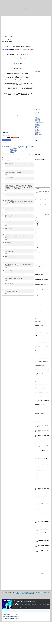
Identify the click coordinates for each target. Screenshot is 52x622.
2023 (35, 231)
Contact (16, 36)
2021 (35, 233)
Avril (36, 225)
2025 (35, 229)
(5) (37, 121)
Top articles (26, 592)
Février (37, 227)
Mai (36, 224)
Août (36, 221)
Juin (36, 223)
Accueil (3, 36)
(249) (37, 114)
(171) (38, 115)
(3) (36, 123)
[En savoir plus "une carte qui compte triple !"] (37, 206)
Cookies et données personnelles (25, 593)
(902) (37, 112)
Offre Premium (17, 593)
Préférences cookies (33, 593)
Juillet (36, 222)
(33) (37, 116)
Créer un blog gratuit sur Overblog (19, 592)
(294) (37, 113)
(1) (36, 128)
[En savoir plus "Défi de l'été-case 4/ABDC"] (47, 201)
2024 (35, 230)
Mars (36, 226)
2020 (35, 234)
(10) (37, 119)
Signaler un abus (34, 592)
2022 (35, 232)
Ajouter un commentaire (10, 160)
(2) (36, 126)
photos (12, 36)
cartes (9, 36)
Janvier (37, 228)
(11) (38, 118)
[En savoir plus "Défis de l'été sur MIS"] (37, 201)
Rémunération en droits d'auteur (45, 592)
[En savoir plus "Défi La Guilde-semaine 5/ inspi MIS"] (42, 206)
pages (6, 36)
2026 (35, 220)
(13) (36, 117)
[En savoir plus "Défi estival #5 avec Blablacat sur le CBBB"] (47, 206)
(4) (39, 122)
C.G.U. (39, 592)
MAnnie (6, 592)
